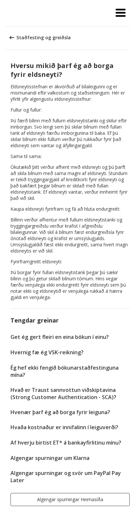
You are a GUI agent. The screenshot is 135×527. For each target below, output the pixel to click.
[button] (120, 13)
